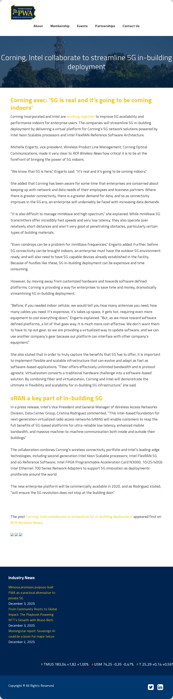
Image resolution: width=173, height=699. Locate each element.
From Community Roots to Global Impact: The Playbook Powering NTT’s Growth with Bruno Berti (32, 614)
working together (81, 116)
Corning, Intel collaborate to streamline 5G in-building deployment (79, 516)
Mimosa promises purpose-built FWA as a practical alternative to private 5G (31, 593)
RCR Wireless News (26, 522)
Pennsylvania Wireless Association (86, 12)
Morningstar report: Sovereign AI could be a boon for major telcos (31, 633)
